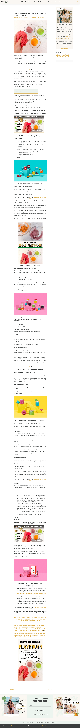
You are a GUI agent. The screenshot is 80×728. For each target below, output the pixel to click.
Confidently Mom (10, 725)
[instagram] (57, 55)
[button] (78, 2)
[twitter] (65, 55)
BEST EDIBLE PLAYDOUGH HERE (37, 68)
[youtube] (60, 55)
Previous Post (10, 689)
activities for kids (62, 34)
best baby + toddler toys (62, 33)
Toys (26, 1)
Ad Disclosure (54, 725)
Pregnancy (50, 1)
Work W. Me (61, 1)
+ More (55, 1)
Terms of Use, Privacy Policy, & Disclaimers (42, 725)
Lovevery (45, 1)
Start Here (22, 1)
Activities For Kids (38, 1)
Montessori (30, 1)
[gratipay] (68, 55)
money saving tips (65, 38)
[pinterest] (63, 55)
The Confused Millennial (20, 725)
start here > (64, 48)
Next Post (50, 689)
